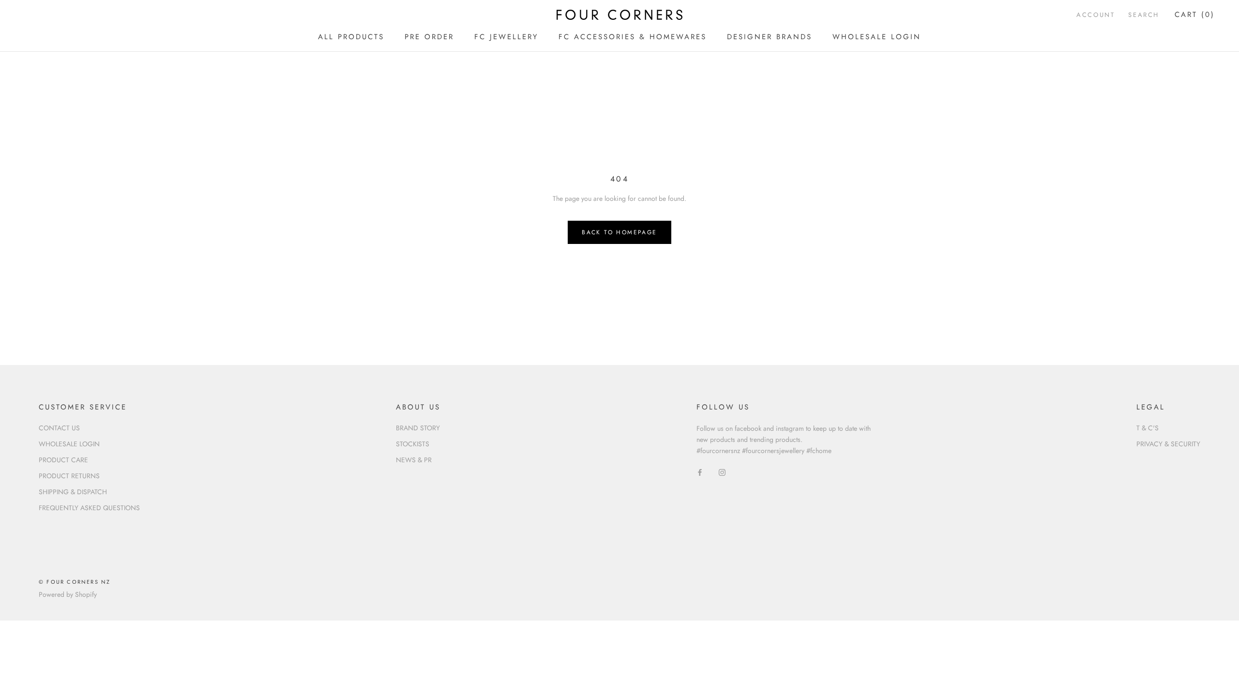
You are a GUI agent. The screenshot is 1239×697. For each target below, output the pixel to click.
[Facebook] (699, 471)
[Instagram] (722, 471)
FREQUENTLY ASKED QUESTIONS (89, 508)
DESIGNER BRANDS (769, 36)
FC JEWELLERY (506, 36)
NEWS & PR (414, 460)
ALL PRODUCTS (351, 36)
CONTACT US (59, 428)
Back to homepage (619, 232)
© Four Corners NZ (74, 582)
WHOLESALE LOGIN (876, 36)
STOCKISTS (412, 444)
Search (1143, 14)
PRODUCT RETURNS (69, 476)
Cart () (1195, 14)
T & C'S (1147, 428)
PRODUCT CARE (63, 460)
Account (1095, 14)
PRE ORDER (429, 36)
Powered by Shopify (68, 594)
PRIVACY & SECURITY (1168, 444)
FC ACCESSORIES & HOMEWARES (633, 36)
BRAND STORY (418, 428)
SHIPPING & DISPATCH (73, 492)
